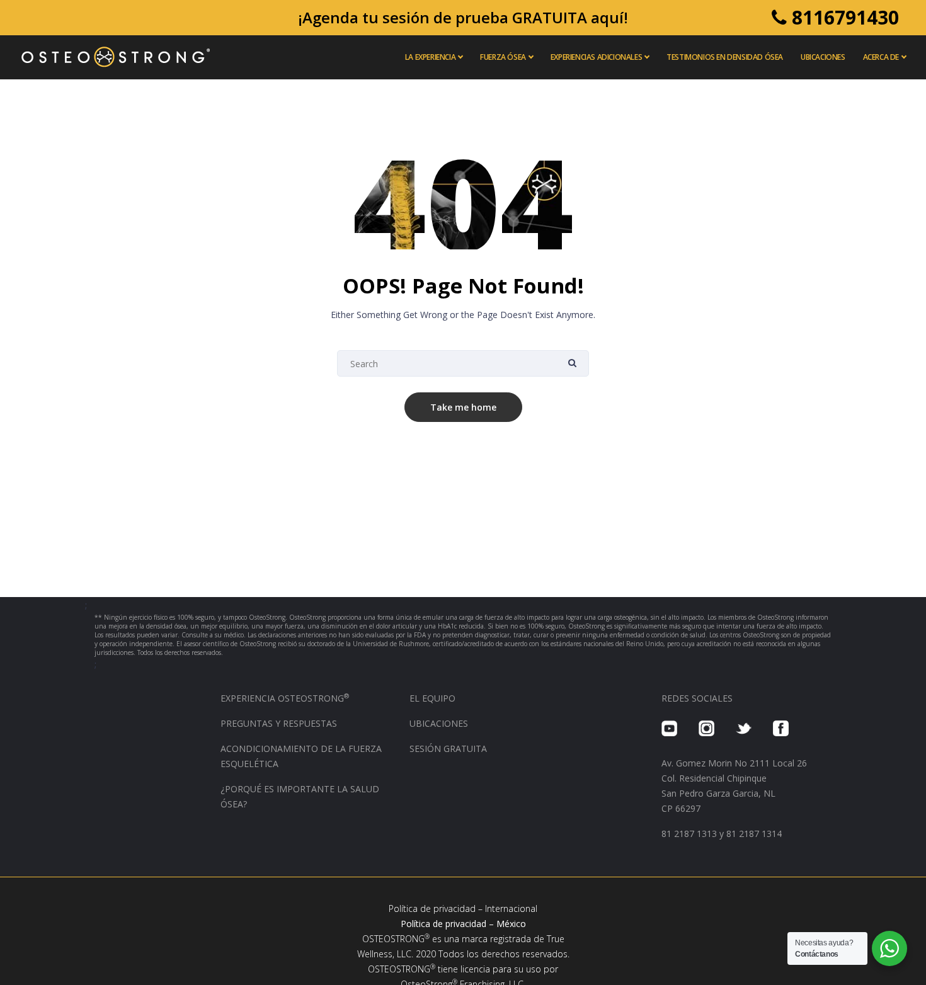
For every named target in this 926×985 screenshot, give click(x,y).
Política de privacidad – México (463, 924)
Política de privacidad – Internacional (463, 908)
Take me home (463, 407)
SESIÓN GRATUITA (448, 748)
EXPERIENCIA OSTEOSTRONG (284, 698)
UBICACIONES (438, 723)
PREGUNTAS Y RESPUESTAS (278, 723)
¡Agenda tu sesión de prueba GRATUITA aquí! (463, 17)
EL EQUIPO (432, 698)
